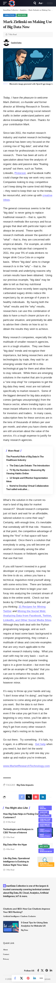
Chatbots (24, 916)
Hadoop (43, 812)
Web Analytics (45, 835)
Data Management (46, 850)
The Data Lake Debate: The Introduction (29, 465)
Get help (40, 744)
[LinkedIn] (51, 970)
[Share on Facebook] (15, 978)
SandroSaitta (16, 43)
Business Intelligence (46, 864)
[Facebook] (38, 970)
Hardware (45, 816)
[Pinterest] (47, 970)
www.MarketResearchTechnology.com (26, 766)
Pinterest (20, 173)
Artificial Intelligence (11, 916)
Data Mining (43, 808)
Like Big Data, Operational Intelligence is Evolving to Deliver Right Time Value (16, 861)
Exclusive (32, 916)
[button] (5, 3)
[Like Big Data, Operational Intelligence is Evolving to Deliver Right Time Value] (45, 861)
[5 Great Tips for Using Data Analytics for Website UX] (11, 927)
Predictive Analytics (45, 820)
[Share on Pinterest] (28, 978)
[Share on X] (21, 978)
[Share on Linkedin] (34, 978)
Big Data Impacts (25, 785)
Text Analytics (45, 830)
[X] (42, 970)
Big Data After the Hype (15, 844)
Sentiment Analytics (45, 825)
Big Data (22, 15)
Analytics (9, 15)
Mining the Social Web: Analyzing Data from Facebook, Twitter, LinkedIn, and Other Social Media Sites (27, 616)
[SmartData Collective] (11, 3)
